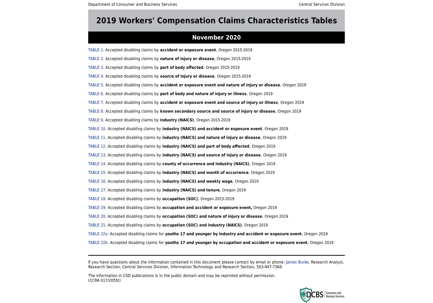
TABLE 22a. (98, 233)
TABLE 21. (97, 225)
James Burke (297, 262)
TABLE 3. (96, 67)
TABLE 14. (97, 163)
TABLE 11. (97, 137)
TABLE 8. (96, 111)
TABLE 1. (96, 50)
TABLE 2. (96, 58)
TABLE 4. (96, 76)
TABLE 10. (97, 128)
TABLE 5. (96, 85)
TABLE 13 (96, 155)
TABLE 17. (97, 190)
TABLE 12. (97, 146)
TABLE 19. (97, 207)
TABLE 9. (96, 120)
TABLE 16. (97, 181)
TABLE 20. (97, 216)
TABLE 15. (98, 172)
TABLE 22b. (98, 242)
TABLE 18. (97, 198)
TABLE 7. (96, 102)
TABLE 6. (96, 93)
